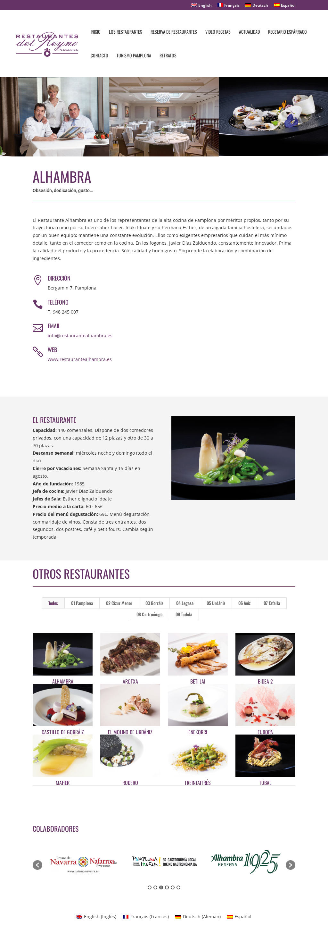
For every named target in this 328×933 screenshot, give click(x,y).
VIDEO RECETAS (218, 32)
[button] (37, 865)
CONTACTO (99, 56)
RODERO (130, 782)
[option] (83, 861)
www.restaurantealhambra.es (80, 359)
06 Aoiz (244, 603)
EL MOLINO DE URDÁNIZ (130, 732)
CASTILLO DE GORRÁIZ (63, 732)
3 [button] (161, 887)
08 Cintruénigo (149, 614)
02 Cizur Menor (119, 603)
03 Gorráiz (154, 603)
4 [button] (167, 887)
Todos (53, 603)
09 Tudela (184, 614)
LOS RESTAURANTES (125, 32)
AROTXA (130, 681)
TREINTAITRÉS (197, 782)
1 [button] (150, 887)
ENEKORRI (197, 732)
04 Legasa (184, 603)
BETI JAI (197, 681)
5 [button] (173, 887)
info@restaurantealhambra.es (80, 335)
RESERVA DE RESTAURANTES (174, 32)
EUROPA (265, 732)
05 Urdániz (216, 603)
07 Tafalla (272, 603)
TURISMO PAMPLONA (134, 56)
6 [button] (178, 887)
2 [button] (155, 887)
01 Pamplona (82, 603)
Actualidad (249, 32)
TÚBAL (265, 782)
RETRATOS (168, 56)
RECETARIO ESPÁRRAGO (287, 32)
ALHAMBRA (62, 681)
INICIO (96, 32)
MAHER (63, 782)
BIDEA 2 (265, 681)
